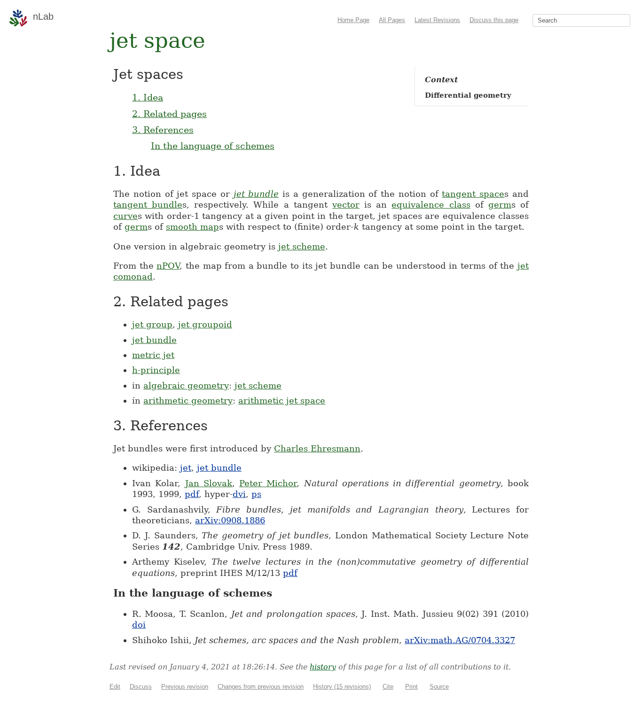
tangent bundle (147, 205)
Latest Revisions (437, 19)
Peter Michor (268, 483)
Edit (115, 686)
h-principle (156, 370)
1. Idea (147, 97)
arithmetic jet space (281, 400)
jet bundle (256, 194)
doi (139, 624)
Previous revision (184, 686)
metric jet (153, 355)
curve (125, 216)
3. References (163, 129)
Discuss (141, 686)
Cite (388, 686)
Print (411, 686)
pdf (192, 494)
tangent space (473, 194)
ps (256, 494)
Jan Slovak (208, 483)
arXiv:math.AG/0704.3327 (460, 640)
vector (346, 205)
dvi (239, 494)
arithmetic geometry (188, 400)
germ (499, 205)
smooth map (192, 227)
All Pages (392, 19)
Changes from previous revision (261, 686)
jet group (152, 324)
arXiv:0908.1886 (230, 520)
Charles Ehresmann (317, 448)
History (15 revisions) (342, 686)
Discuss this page (494, 19)
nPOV (168, 266)
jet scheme (301, 246)
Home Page (353, 19)
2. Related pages (169, 114)
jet (185, 468)
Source (439, 686)
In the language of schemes (212, 145)
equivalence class (430, 205)
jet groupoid (205, 324)
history (323, 666)
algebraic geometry (186, 385)
